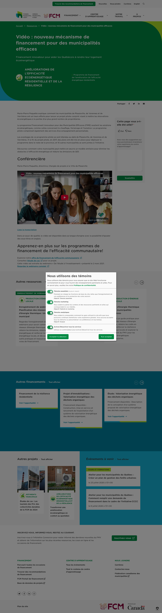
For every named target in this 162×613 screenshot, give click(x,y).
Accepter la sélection (57, 337)
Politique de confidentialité (85, 285)
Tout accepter (106, 337)
